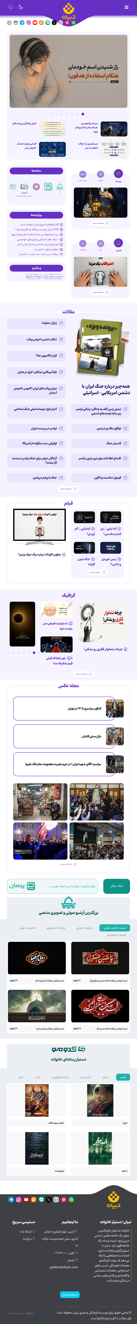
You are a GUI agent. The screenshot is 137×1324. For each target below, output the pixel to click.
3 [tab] (72, 114)
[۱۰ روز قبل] (100, 203)
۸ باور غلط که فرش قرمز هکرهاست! (59, 661)
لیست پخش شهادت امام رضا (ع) (49, 981)
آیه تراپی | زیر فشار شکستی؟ (111, 531)
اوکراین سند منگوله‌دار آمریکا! (39, 443)
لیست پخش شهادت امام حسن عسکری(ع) (108, 981)
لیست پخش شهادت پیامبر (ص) (50, 1029)
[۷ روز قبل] (56, 644)
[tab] (118, 177)
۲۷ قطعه (77, 1029)
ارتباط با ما (26, 1231)
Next (13, 72)
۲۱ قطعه (77, 981)
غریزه (125, 1123)
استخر (124, 1171)
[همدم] (48, 187)
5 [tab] (62, 114)
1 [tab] (83, 114)
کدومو (36, 191)
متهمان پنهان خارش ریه (46, 249)
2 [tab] (77, 114)
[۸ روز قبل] (39, 525)
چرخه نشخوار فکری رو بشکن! (103, 649)
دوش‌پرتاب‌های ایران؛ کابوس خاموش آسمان (35, 390)
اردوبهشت (59, 1171)
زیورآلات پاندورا (34, 276)
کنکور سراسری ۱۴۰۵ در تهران (84, 708)
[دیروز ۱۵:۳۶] (68, 71)
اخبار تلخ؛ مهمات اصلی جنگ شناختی (35, 409)
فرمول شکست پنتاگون (107, 477)
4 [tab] (67, 114)
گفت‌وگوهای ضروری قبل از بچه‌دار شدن (39, 224)
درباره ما (27, 1239)
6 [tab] (56, 114)
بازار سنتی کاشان (91, 736)
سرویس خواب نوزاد (53, 276)
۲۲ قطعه (14, 1029)
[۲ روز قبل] (114, 129)
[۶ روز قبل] (110, 548)
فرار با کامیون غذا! (46, 355)
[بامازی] (12, 187)
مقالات (68, 312)
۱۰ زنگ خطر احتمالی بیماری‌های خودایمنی (38, 239)
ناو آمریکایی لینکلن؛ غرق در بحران (37, 372)
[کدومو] (36, 183)
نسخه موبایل (69, 1294)
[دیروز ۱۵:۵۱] (114, 149)
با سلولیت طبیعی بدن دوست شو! (58, 626)
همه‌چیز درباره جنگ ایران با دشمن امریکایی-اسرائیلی (106, 389)
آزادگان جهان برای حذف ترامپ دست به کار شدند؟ (34, 460)
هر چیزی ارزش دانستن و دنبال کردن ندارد (38, 244)
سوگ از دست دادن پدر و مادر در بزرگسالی (38, 254)
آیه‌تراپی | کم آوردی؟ (85, 531)
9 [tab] (2, 652)
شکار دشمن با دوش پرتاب (42, 339)
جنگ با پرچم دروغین (45, 477)
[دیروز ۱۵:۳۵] (52, 129)
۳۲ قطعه (14, 981)
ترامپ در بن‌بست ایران (44, 428)
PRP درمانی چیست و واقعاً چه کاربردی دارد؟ (37, 229)
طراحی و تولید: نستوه (18, 1313)
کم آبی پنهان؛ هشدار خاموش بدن (26, 146)
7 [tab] (51, 114)
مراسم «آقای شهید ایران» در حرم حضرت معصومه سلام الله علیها (63, 764)
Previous (123, 72)
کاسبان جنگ (113, 443)
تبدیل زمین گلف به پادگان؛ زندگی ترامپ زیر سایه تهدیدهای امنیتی (98, 411)
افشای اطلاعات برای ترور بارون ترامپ (99, 458)
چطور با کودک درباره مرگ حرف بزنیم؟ (39, 554)
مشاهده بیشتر (98, 223)
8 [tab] (8, 652)
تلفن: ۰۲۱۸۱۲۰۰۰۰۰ (64, 1253)
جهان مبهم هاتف (56, 1123)
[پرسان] (60, 187)
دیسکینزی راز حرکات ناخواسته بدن (88, 146)
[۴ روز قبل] (84, 517)
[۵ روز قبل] (110, 517)
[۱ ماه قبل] (100, 272)
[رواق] (24, 187)
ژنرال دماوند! (49, 322)
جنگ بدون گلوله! (86, 562)
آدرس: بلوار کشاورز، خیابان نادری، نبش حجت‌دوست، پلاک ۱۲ (60, 1238)
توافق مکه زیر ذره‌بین (109, 428)
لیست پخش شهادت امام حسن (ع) (112, 1029)
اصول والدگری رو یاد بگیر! (24, 123)
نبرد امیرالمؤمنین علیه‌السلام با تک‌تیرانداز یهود (86, 128)
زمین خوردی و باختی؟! (111, 562)
